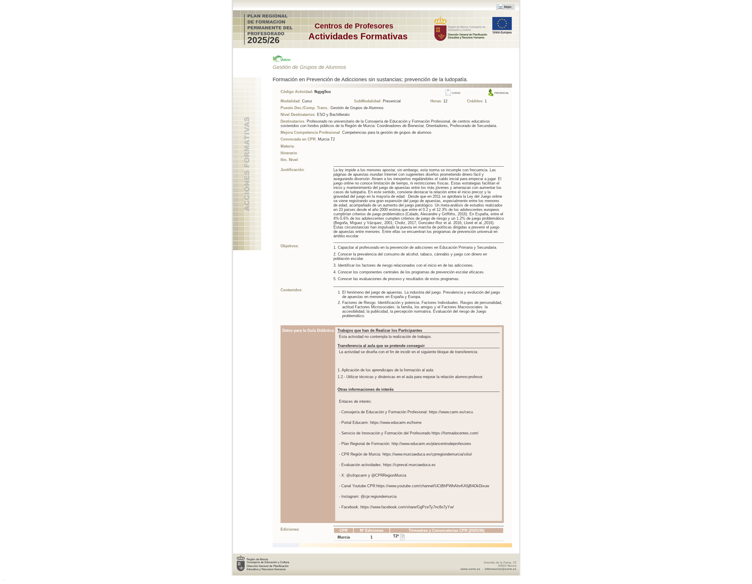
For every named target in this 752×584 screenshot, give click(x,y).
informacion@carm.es (500, 569)
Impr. (508, 7)
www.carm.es (470, 569)
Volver (285, 60)
